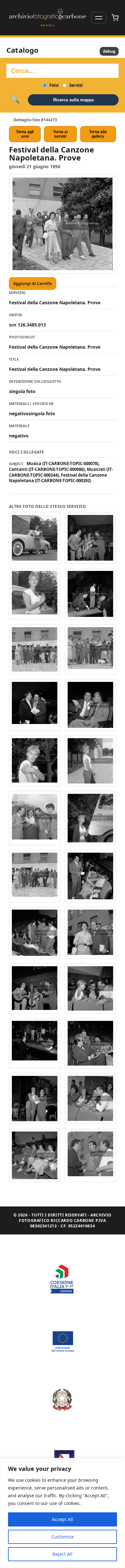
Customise (62, 1537)
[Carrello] (115, 17)
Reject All (62, 1554)
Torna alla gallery (98, 134)
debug (109, 51)
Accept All (62, 1519)
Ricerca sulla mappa (73, 99)
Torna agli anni (25, 134)
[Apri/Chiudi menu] (98, 17)
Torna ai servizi (60, 134)
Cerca (15, 100)
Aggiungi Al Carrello (32, 283)
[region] (62, 1513)
